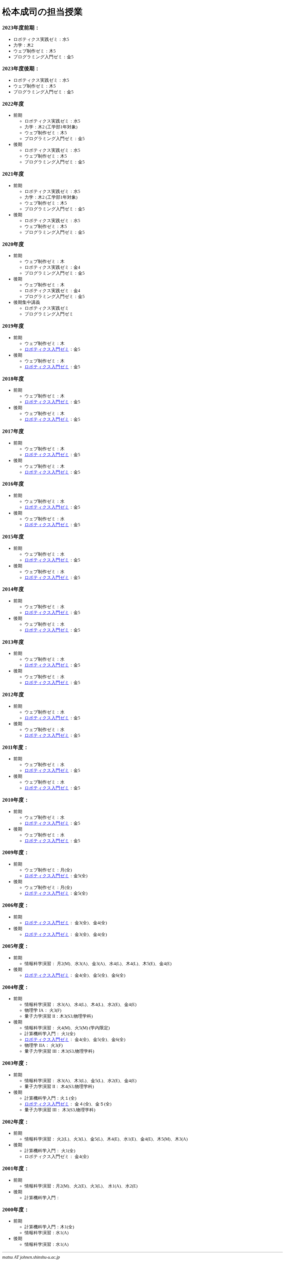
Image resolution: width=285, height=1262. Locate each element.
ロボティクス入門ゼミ (46, 349)
